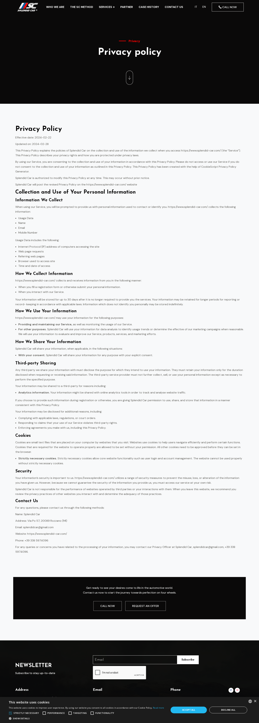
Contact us (174, 7)
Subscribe (187, 659)
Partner (126, 7)
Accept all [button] (188, 709)
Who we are (55, 7)
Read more (158, 707)
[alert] (129, 710)
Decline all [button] (228, 709)
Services (105, 7)
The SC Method (81, 7)
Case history (149, 7)
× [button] (255, 701)
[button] (86, 718)
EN (204, 7)
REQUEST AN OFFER (145, 606)
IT (196, 7)
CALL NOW (229, 7)
